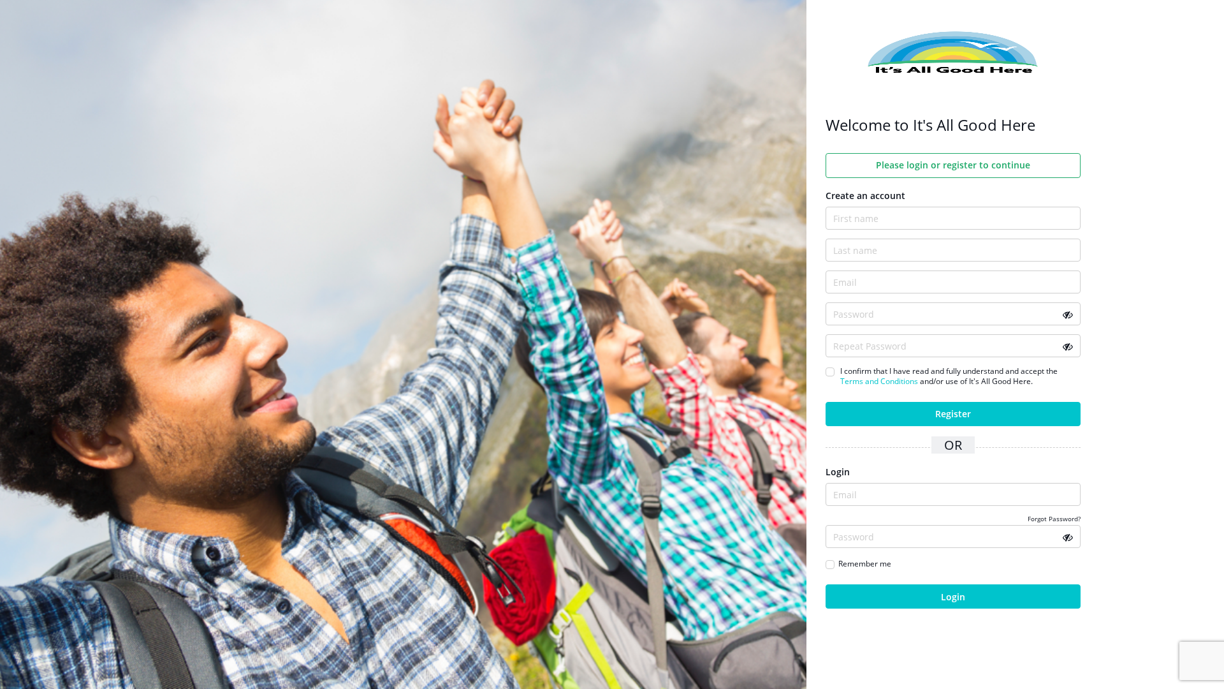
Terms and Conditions (879, 381)
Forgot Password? (1054, 518)
